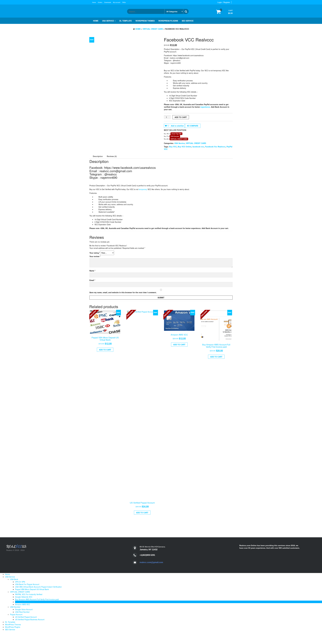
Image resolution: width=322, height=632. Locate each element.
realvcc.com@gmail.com (151, 562)
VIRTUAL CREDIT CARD (153, 29)
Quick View (106, 337)
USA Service (108, 20)
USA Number (15, 607)
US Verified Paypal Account (26, 617)
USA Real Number (22, 612)
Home (94, 2)
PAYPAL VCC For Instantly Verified (28, 594)
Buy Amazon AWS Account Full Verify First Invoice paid (37, 599)
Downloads (107, 2)
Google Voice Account (24, 609)
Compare (193, 125)
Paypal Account (16, 614)
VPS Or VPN (20, 582)
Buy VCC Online (184, 146)
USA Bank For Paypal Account (27, 584)
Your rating (94, 253)
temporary (143, 189)
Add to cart (181, 117)
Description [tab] (98, 156)
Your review (94, 256)
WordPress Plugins (168, 20)
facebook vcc (198, 146)
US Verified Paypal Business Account (29, 619)
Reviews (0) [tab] (112, 156)
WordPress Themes (145, 20)
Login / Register (223, 2)
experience (205, 107)
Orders (100, 2)
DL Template (125, 20)
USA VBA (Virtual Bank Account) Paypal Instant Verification (38, 587)
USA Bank (14, 579)
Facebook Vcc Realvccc (215, 146)
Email (92, 280)
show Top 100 (176, 134)
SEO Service (187, 20)
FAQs (124, 2)
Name (92, 270)
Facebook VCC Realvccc (25, 602)
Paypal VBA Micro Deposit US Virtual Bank (32, 589)
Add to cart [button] (105, 349)
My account (116, 2)
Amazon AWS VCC (22, 604)
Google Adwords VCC (23, 597)
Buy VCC (173, 146)
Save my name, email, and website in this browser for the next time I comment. (123, 292)
